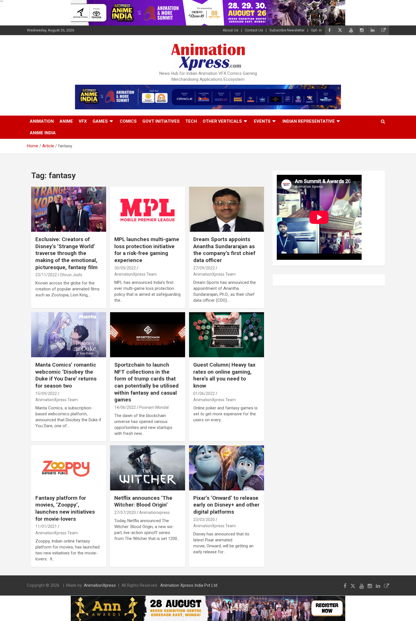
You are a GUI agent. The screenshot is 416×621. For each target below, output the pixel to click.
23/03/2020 (204, 519)
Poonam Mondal (154, 407)
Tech (191, 121)
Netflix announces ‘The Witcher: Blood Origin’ (143, 501)
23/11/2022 (46, 275)
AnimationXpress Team (135, 274)
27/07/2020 (125, 512)
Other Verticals (222, 121)
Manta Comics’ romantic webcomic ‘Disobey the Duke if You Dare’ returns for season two (66, 375)
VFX (83, 121)
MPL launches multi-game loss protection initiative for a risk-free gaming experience (146, 249)
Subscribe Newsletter (287, 30)
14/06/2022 (125, 407)
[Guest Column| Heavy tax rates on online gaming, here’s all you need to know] (226, 334)
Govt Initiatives (161, 121)
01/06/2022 (204, 393)
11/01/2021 (46, 526)
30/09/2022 (125, 268)
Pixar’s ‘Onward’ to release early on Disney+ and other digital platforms (226, 505)
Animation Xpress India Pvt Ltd (188, 585)
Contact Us (254, 30)
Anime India (43, 132)
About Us (230, 30)
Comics (128, 121)
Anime (66, 121)
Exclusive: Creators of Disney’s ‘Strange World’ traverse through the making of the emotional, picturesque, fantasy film (66, 253)
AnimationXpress (100, 585)
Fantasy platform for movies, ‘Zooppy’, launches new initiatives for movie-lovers (65, 508)
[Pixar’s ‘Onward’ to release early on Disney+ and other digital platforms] (226, 467)
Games (100, 121)
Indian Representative (308, 121)
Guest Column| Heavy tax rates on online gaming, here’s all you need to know (224, 375)
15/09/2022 (46, 393)
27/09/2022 (204, 268)
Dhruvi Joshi (71, 275)
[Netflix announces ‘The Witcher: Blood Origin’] (147, 467)
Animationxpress (154, 512)
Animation (42, 121)
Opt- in (316, 30)
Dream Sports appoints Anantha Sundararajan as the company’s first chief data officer (224, 249)
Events (262, 121)
